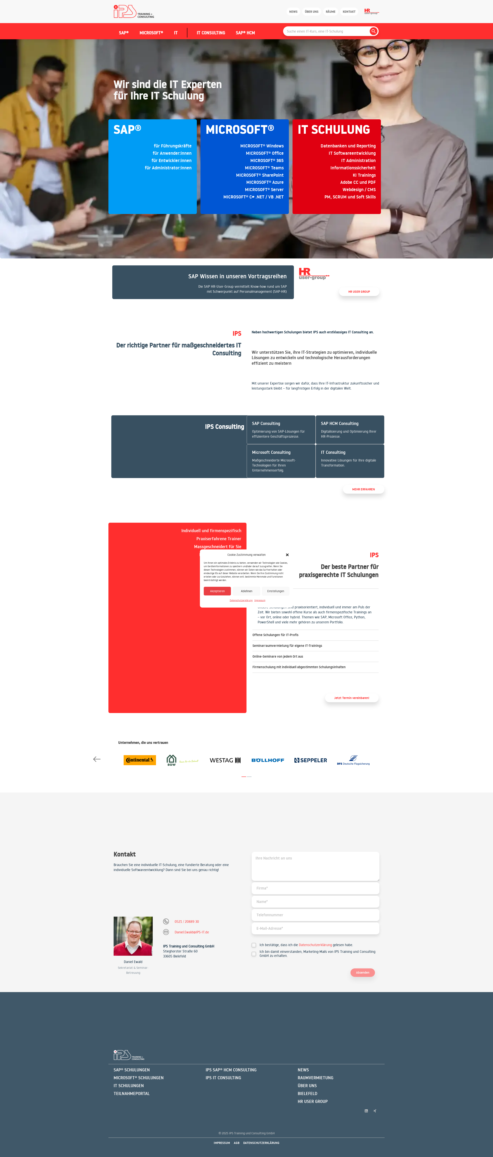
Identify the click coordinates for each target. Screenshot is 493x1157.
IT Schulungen (129, 1085)
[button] (287, 555)
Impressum (259, 600)
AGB (236, 1143)
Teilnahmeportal (132, 1093)
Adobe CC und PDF (358, 182)
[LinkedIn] (366, 1111)
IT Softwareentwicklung (352, 153)
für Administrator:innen (168, 168)
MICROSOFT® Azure (265, 182)
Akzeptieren (217, 591)
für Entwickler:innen (172, 160)
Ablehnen (246, 591)
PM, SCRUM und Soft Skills (350, 197)
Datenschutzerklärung (241, 600)
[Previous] (97, 759)
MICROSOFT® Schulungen (139, 1078)
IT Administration (358, 160)
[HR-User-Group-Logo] (372, 11)
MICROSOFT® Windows (262, 146)
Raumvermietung (315, 1078)
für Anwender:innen (172, 153)
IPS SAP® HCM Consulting (231, 1070)
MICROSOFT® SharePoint (260, 175)
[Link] (203, 282)
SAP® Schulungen (132, 1070)
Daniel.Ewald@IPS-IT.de (192, 932)
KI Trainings (364, 175)
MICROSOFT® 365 (267, 160)
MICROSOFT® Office (265, 153)
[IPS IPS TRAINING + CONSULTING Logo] (134, 11)
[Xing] (375, 1111)
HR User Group (313, 1101)
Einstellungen (275, 591)
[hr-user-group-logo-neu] (314, 274)
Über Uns (307, 1085)
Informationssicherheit (353, 168)
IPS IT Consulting (223, 1078)
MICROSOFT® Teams (264, 168)
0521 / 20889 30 (187, 921)
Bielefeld (307, 1093)
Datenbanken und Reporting (348, 146)
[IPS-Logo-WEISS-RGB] (129, 1055)
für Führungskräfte (173, 146)
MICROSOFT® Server (264, 189)
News (303, 1070)
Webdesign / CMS (359, 189)
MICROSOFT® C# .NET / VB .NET (253, 197)
